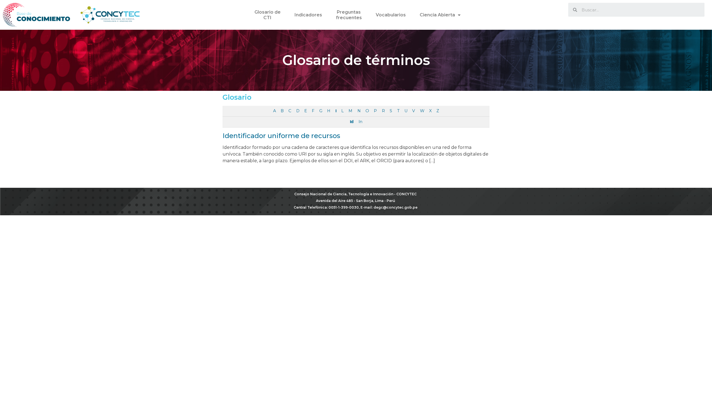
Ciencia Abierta (437, 15)
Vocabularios (391, 15)
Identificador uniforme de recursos (281, 136)
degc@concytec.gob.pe (395, 207)
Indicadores (308, 15)
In (360, 121)
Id (351, 121)
